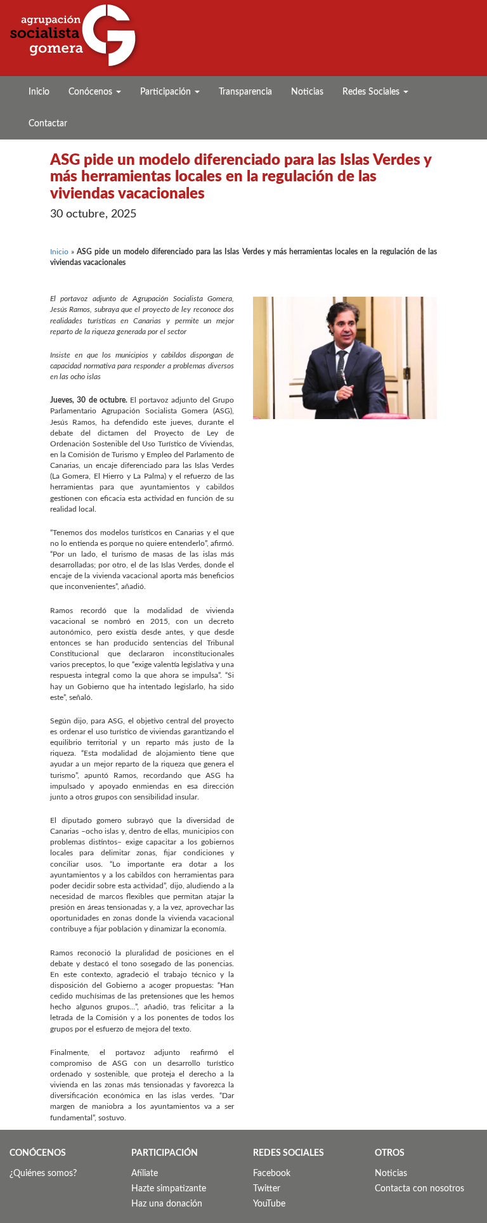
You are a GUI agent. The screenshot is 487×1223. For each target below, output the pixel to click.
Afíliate (144, 1173)
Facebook (271, 1173)
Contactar (48, 123)
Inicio (39, 91)
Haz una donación (166, 1204)
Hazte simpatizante (168, 1188)
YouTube (269, 1204)
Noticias (307, 91)
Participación (166, 91)
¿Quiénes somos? (43, 1173)
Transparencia (245, 91)
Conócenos (91, 91)
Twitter (266, 1188)
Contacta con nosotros (419, 1188)
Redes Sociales (372, 91)
